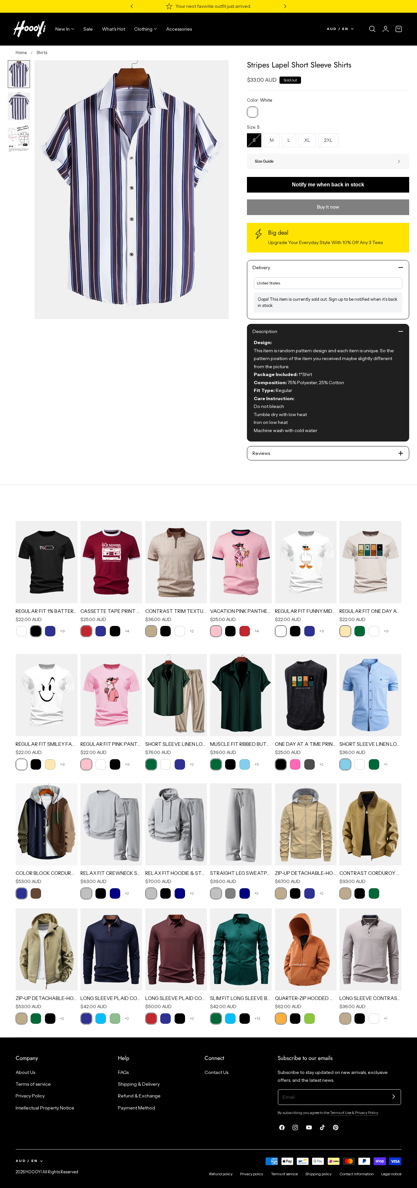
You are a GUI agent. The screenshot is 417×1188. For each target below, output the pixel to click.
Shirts (41, 52)
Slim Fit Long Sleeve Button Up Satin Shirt (241, 998)
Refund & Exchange (139, 1096)
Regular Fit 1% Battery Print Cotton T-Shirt (47, 611)
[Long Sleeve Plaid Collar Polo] (111, 949)
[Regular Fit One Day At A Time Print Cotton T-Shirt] (370, 562)
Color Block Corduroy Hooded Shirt (47, 873)
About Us (25, 1072)
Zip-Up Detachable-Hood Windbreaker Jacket (47, 998)
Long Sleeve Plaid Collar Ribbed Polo (176, 998)
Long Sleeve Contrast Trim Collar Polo (370, 998)
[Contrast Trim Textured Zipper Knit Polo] (176, 562)
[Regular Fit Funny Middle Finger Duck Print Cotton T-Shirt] (306, 562)
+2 (192, 631)
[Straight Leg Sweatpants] (241, 824)
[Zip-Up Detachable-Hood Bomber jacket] (306, 824)
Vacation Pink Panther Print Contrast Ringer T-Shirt (241, 611)
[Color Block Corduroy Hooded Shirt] (47, 824)
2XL (331, 142)
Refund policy (221, 1174)
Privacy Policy (30, 1096)
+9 (62, 631)
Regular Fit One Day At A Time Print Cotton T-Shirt (370, 611)
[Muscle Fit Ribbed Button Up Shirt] (241, 695)
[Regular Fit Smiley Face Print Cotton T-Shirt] (47, 695)
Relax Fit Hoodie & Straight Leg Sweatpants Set (176, 873)
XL (310, 142)
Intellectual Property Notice (45, 1107)
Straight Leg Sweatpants (241, 873)
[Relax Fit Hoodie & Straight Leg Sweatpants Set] (176, 824)
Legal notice (391, 1174)
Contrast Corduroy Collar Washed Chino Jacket (370, 873)
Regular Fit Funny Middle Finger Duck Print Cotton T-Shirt (306, 611)
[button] (372, 29)
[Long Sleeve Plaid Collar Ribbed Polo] (176, 949)
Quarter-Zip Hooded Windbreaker (306, 998)
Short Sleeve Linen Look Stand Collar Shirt (370, 744)
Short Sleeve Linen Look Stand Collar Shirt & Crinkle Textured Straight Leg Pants (176, 744)
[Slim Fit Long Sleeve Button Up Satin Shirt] (241, 949)
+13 (257, 1018)
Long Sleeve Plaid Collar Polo (111, 998)
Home (21, 52)
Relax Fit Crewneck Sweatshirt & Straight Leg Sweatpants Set (111, 873)
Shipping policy (318, 1174)
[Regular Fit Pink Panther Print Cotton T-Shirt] (111, 695)
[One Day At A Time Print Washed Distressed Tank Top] (306, 695)
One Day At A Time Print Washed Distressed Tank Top (306, 744)
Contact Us (216, 1072)
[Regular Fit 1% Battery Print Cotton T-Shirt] (47, 562)
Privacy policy (251, 1174)
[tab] (19, 74)
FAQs (123, 1072)
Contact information (356, 1174)
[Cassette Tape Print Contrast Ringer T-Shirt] (111, 562)
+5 (256, 764)
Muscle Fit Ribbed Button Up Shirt (241, 744)
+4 (127, 631)
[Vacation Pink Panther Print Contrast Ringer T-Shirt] (241, 562)
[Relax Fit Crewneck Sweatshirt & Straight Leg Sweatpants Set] (111, 824)
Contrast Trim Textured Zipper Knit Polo (176, 611)
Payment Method (136, 1107)
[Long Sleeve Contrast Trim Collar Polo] (370, 949)
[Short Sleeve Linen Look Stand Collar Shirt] (370, 695)
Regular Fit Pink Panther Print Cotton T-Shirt (111, 744)
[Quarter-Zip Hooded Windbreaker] (306, 949)
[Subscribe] (393, 1096)
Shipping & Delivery (139, 1084)
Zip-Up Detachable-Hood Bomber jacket (306, 873)
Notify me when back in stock (328, 184)
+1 (385, 764)
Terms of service (33, 1084)
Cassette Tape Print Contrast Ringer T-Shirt (111, 611)
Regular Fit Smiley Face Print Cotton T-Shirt (47, 744)
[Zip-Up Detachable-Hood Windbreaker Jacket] (47, 949)
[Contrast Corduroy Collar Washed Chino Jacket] (370, 824)
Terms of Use (341, 1112)
